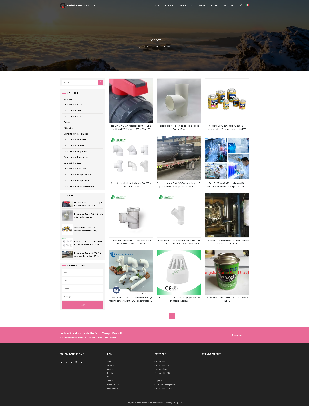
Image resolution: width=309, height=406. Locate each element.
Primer (67, 122)
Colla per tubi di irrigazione (76, 157)
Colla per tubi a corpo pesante (77, 174)
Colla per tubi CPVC (72, 110)
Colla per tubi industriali (75, 139)
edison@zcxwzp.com (174, 403)
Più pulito (68, 128)
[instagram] (81, 362)
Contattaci (228, 5)
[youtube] (76, 362)
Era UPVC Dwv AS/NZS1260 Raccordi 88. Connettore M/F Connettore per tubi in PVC (227, 185)
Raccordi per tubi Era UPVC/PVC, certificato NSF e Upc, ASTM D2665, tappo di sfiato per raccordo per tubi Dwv (179, 185)
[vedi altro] (131, 100)
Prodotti (184, 5)
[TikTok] (86, 362)
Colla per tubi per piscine (75, 151)
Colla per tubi (70, 99)
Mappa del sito (113, 384)
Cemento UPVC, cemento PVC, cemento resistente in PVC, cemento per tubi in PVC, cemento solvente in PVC (227, 127)
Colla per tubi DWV (162, 46)
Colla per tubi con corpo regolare (79, 186)
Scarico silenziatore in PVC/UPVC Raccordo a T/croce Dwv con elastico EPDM (131, 242)
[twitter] (71, 362)
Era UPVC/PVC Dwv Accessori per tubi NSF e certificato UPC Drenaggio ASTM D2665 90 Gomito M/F (131, 127)
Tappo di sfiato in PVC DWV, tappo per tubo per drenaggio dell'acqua (179, 299)
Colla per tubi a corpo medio (77, 180)
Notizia (201, 5)
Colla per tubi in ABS (73, 116)
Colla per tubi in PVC (73, 104)
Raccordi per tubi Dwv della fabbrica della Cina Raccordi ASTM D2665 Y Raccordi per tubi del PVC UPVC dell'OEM (179, 242)
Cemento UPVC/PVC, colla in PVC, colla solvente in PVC (227, 299)
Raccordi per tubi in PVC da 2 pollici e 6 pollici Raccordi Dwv (179, 127)
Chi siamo (169, 5)
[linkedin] (66, 362)
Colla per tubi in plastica (75, 168)
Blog (214, 5)
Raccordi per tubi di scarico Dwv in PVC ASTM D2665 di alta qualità (131, 185)
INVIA (82, 305)
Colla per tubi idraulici (74, 145)
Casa (156, 5)
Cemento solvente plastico (76, 133)
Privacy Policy (112, 388)
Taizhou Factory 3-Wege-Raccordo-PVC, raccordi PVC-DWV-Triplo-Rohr (227, 242)
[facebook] (61, 362)
